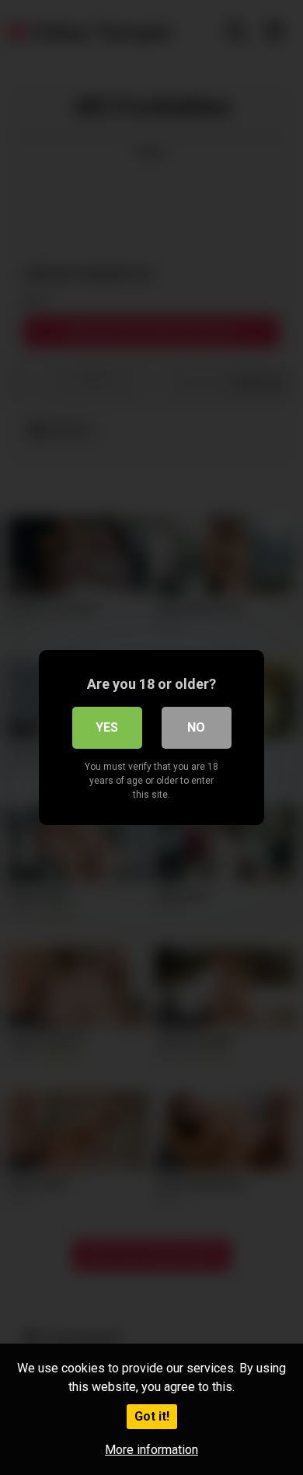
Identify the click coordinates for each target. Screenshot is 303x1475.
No (196, 727)
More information (151, 1449)
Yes (107, 727)
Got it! (151, 1416)
